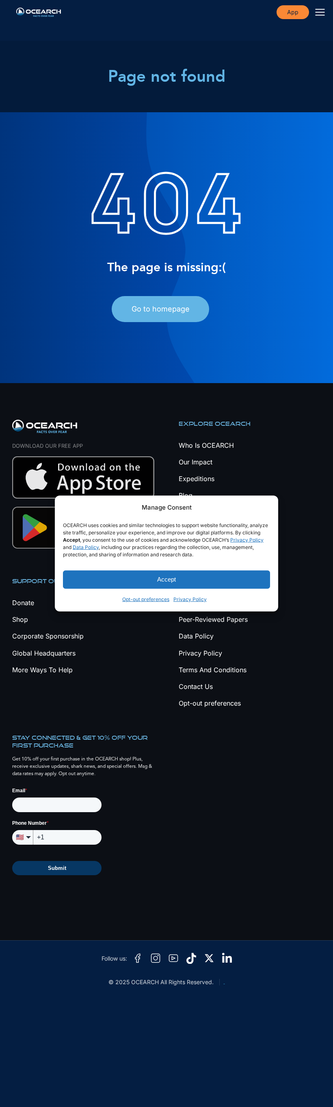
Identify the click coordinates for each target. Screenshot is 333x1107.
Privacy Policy (247, 540)
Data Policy (86, 547)
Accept (166, 579)
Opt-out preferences (145, 599)
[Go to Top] (313, 1087)
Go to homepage (161, 309)
